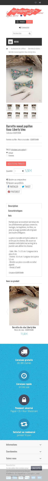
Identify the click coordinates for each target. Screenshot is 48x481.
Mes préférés (36, 3)
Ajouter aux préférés (16, 182)
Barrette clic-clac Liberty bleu (24, 327)
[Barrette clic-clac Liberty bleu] (24, 305)
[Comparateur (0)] (40, 3)
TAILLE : (16, 149)
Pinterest (15, 191)
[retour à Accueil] (7, 48)
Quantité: (9, 170)
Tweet (27, 186)
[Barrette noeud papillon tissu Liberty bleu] (9, 107)
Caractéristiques (15, 210)
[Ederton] (24, 12)
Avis (10, 215)
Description (13, 205)
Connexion (25, 27)
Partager (13, 186)
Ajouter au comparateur (17, 179)
